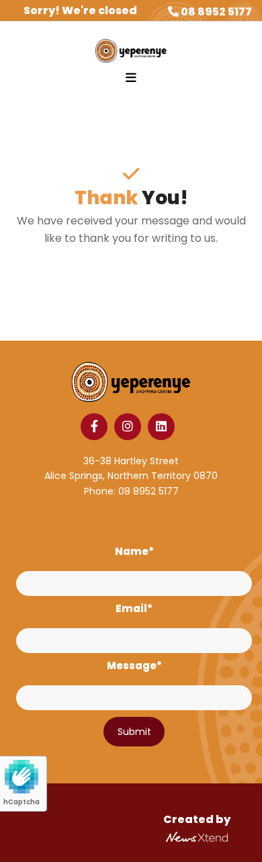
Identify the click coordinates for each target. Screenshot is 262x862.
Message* (134, 666)
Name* (134, 552)
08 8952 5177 (216, 11)
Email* (134, 609)
